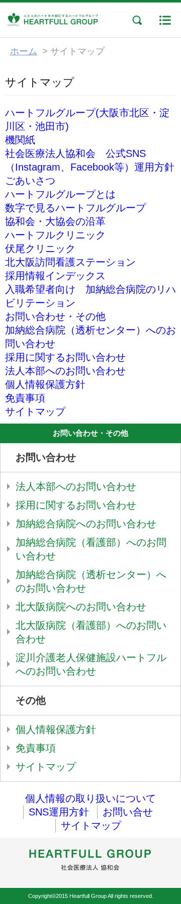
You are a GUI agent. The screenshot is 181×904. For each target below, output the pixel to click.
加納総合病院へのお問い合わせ (86, 523)
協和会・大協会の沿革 (55, 221)
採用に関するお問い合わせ (65, 357)
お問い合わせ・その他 (55, 316)
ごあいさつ (30, 180)
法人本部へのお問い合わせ (65, 370)
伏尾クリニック (40, 248)
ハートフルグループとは (60, 194)
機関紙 (20, 139)
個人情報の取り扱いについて (90, 798)
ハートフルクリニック (55, 234)
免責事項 (25, 397)
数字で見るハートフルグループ (75, 207)
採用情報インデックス (55, 275)
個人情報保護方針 (45, 384)
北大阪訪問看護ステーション (70, 262)
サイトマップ (35, 411)
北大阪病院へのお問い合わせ (81, 606)
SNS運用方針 (59, 811)
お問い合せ (128, 811)
